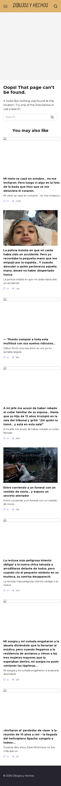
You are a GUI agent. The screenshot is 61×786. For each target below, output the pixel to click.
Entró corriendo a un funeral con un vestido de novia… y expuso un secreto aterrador (29, 491)
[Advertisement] (30, 48)
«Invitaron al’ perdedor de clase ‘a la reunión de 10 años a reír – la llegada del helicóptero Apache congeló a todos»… (30, 736)
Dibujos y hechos (30, 6)
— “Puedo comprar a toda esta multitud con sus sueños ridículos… (29, 341)
